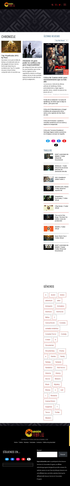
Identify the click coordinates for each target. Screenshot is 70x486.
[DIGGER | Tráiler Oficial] (49, 228)
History (58, 373)
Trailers (21, 442)
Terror (47, 412)
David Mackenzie (64, 94)
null (62, 390)
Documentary (50, 351)
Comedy (63, 334)
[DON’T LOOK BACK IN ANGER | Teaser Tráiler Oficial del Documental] (49, 247)
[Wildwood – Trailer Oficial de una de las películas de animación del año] (49, 167)
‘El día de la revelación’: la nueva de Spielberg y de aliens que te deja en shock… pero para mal (55, 101)
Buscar (39, 450)
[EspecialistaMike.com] (9, 6)
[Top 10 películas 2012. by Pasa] (11, 47)
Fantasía (58, 362)
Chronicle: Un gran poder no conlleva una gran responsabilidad (31, 63)
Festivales (32, 442)
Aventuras (59, 312)
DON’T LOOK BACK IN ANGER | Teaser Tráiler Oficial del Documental (61, 248)
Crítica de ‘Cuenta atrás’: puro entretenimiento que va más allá (55, 79)
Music (47, 384)
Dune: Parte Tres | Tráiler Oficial (61, 237)
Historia (48, 373)
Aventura (48, 312)
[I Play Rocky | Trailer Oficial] (49, 208)
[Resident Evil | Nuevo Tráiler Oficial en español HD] (49, 188)
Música (47, 390)
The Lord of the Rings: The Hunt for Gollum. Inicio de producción (61, 218)
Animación (48, 306)
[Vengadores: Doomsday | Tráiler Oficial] (49, 198)
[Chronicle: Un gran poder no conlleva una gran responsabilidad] (32, 49)
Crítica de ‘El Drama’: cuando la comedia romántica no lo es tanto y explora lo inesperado (55, 122)
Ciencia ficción (50, 323)
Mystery (57, 384)
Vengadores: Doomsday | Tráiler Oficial (61, 198)
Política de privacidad (49, 442)
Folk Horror (61, 368)
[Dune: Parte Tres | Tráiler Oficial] (49, 238)
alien (58, 300)
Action (62, 295)
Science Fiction (50, 401)
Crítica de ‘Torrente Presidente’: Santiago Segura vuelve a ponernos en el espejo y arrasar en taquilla (55, 132)
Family (62, 356)
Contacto (39, 442)
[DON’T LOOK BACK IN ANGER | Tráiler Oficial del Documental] (49, 156)
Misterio (58, 379)
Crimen (47, 340)
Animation (60, 306)
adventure (48, 300)
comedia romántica (51, 328)
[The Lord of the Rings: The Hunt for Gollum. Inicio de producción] (49, 217)
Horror (47, 379)
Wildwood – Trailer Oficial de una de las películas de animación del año (61, 168)
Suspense (48, 407)
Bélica (47, 317)
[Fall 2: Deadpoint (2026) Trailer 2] (49, 179)
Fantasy (48, 362)
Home (16, 442)
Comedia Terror (50, 334)
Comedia (62, 323)
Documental (49, 345)
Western (48, 418)
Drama (61, 351)
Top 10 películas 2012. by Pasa (10, 56)
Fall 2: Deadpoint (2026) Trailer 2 (60, 178)
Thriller (57, 412)
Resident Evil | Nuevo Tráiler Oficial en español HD (61, 188)
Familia (53, 356)
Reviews (26, 442)
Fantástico (48, 368)
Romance (54, 396)
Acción (49, 94)
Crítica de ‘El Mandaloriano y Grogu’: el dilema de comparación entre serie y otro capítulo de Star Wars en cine (55, 112)
